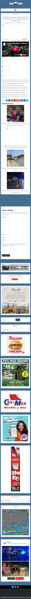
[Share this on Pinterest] (14, 100)
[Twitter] (13, 587)
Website (4, 240)
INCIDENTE (15, 14)
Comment (4, 217)
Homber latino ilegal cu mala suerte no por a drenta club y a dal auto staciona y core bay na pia (15, 19)
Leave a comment (22, 22)
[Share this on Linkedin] (25, 100)
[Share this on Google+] (12, 100)
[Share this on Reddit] (17, 100)
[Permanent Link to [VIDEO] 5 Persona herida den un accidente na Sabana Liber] (15, 158)
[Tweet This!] (7, 100)
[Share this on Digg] (22, 100)
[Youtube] (18, 587)
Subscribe (20, 578)
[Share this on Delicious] (27, 100)
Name (3, 234)
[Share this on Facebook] (9, 100)
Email (3, 237)
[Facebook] (15, 587)
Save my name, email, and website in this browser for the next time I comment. (14, 244)
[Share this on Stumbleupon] (20, 100)
